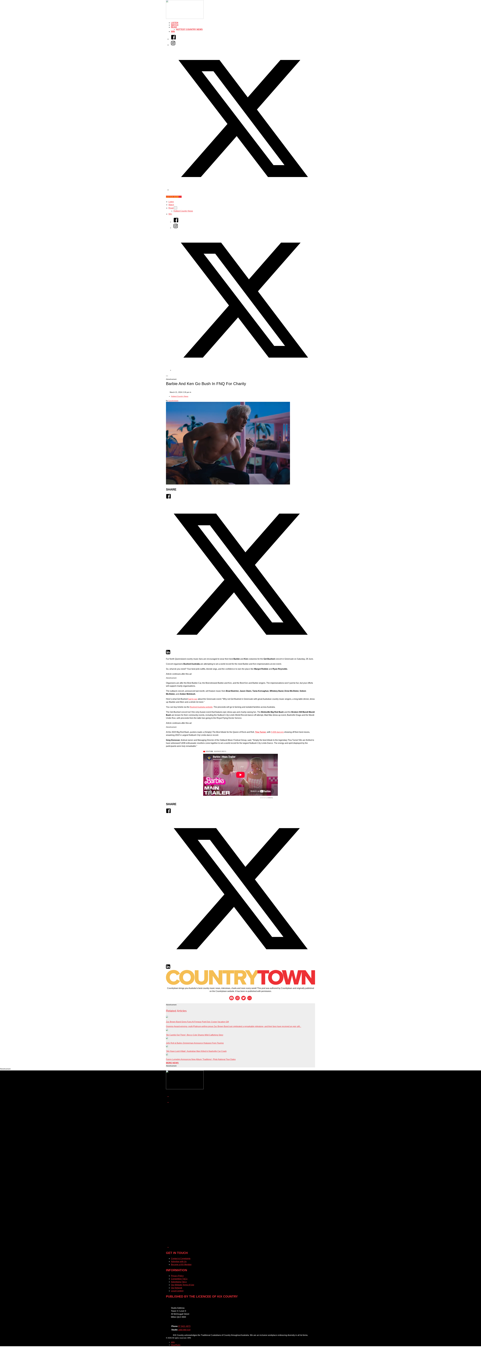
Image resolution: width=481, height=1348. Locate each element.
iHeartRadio (175, 1345)
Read (174, 27)
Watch (174, 25)
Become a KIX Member (181, 1264)
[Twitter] (240, 648)
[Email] (172, 654)
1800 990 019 (184, 1330)
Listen (174, 23)
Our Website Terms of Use (182, 1285)
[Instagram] (173, 45)
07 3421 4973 (184, 1326)
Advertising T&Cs (179, 1282)
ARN (173, 1342)
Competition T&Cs (179, 1279)
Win (173, 31)
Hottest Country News (189, 29)
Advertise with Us (179, 1261)
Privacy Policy (177, 1276)
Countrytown (173, 401)
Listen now (172, 197)
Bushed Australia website (201, 707)
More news (172, 1063)
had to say (192, 699)
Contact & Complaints (180, 1258)
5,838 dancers (277, 732)
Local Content (177, 1291)
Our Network (176, 1288)
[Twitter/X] (243, 190)
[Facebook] (173, 39)
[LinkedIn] (168, 654)
